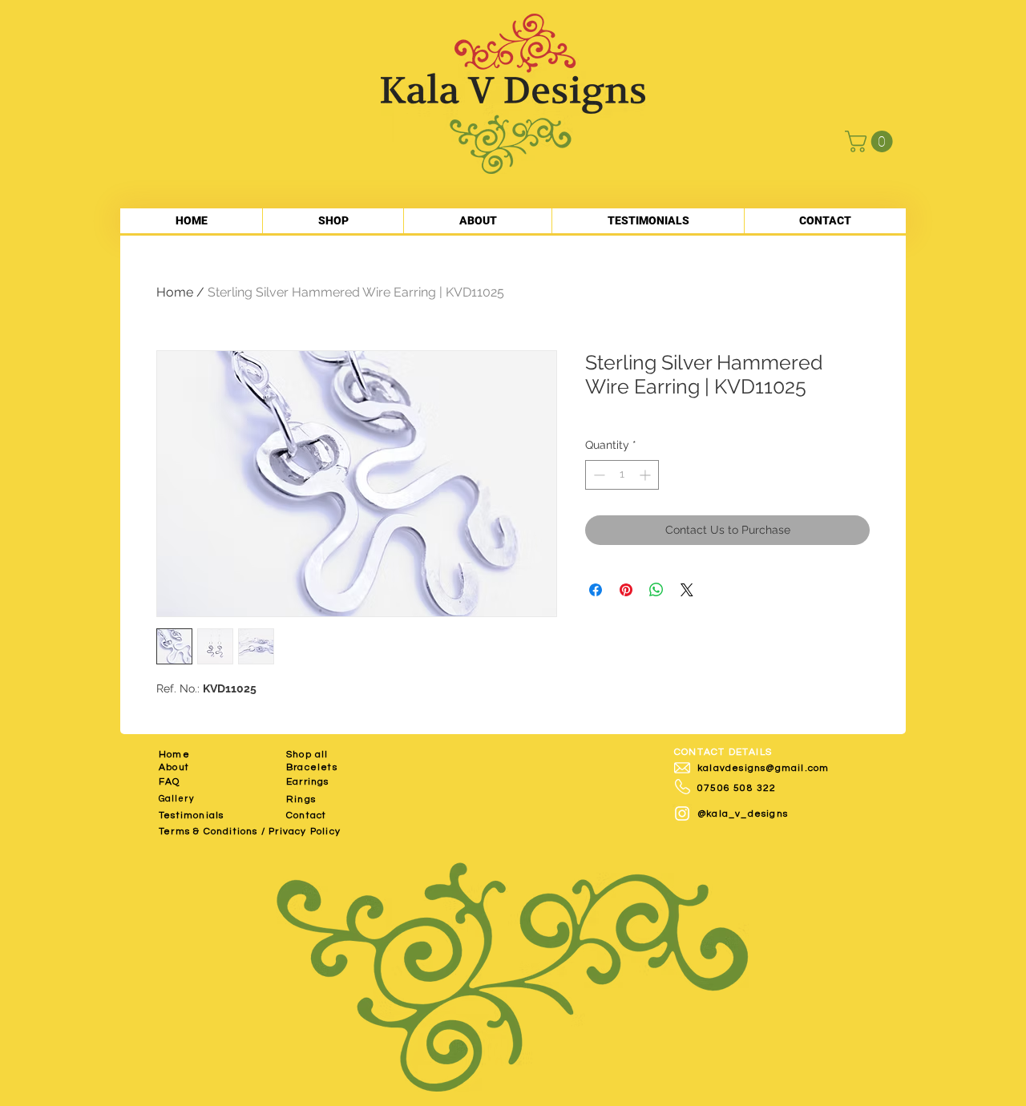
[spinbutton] (622, 475)
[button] (871, 141)
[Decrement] (598, 475)
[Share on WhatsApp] (656, 589)
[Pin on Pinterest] (626, 589)
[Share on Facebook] (595, 589)
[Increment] (646, 475)
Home (174, 292)
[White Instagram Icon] (682, 813)
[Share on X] (687, 589)
